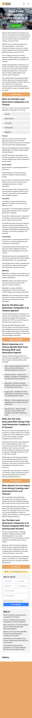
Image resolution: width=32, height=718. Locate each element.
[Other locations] (24, 4)
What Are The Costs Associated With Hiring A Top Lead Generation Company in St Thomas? (15, 634)
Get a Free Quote (16, 481)
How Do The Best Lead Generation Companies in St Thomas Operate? (14, 621)
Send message (16, 604)
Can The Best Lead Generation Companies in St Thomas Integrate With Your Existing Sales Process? (14, 647)
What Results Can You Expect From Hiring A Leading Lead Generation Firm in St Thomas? (15, 640)
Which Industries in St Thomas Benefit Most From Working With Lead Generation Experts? (15, 627)
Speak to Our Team (16, 339)
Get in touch (16, 26)
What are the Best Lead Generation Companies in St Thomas (14, 616)
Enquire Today (16, 94)
